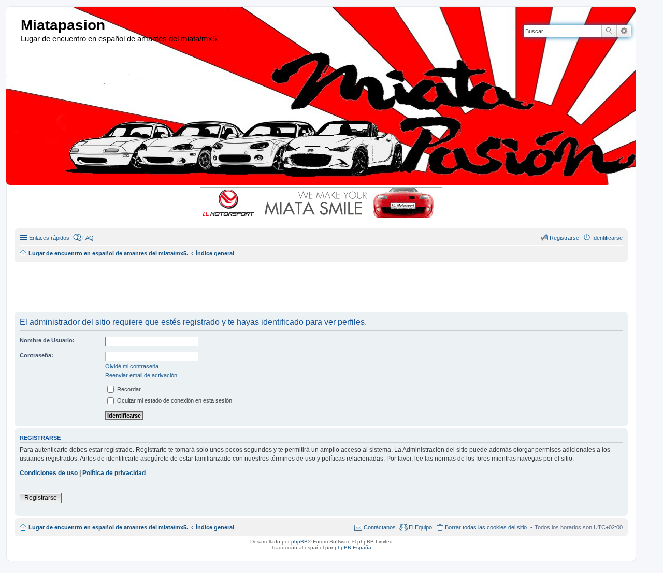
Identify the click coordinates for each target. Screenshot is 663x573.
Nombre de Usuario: (47, 340)
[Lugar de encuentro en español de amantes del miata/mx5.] (15, 25)
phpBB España (353, 547)
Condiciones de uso (49, 473)
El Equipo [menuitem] (420, 527)
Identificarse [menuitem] (607, 238)
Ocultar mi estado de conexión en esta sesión (174, 400)
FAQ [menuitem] (88, 238)
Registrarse (40, 498)
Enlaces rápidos (49, 238)
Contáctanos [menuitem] (380, 527)
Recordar (128, 389)
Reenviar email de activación (141, 375)
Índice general (215, 527)
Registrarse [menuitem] (564, 238)
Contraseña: (36, 355)
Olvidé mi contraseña (131, 366)
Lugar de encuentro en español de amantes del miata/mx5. (108, 527)
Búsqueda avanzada (624, 31)
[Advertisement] (266, 285)
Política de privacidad (114, 473)
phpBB (299, 542)
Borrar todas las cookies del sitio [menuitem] (486, 527)
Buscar (609, 31)
